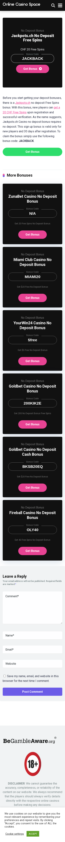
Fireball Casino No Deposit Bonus (32, 515)
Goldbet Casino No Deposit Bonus (32, 388)
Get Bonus (30, 68)
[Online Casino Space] (22, 4)
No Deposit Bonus (32, 30)
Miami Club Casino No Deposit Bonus (33, 262)
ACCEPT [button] (33, 833)
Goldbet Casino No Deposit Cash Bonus (32, 452)
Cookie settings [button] (14, 833)
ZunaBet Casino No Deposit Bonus (32, 199)
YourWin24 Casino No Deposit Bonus (32, 325)
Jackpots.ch (22, 102)
